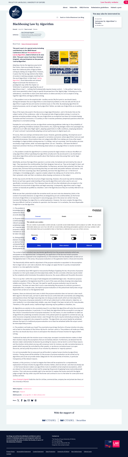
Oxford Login (88, 451)
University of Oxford (63, 451)
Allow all (89, 245)
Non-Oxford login (76, 451)
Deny (39, 245)
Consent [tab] (37, 216)
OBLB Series (84, 7)
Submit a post (116, 7)
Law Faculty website (109, 2)
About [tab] (90, 216)
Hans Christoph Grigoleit (21, 379)
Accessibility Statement (24, 451)
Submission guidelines (100, 7)
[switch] (54, 238)
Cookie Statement (38, 451)
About (65, 7)
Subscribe (73, 7)
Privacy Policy (10, 451)
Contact (8, 454)
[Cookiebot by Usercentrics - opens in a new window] (93, 210)
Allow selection (64, 245)
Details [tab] (64, 216)
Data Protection (50, 451)
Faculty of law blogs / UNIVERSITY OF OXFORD (27, 2)
